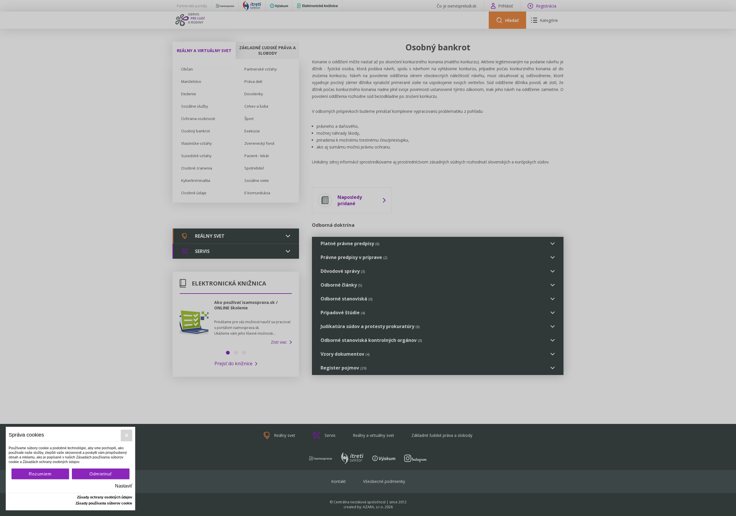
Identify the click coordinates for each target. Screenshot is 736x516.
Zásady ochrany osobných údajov (104, 497)
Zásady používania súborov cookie (104, 503)
